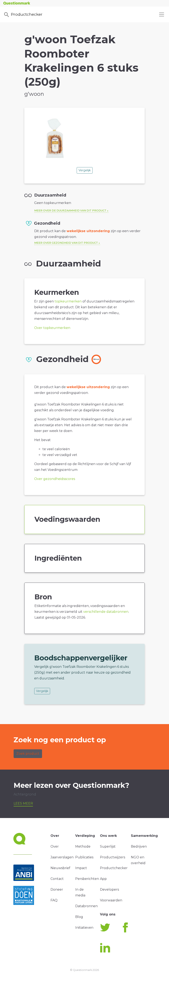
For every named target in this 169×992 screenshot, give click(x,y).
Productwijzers (112, 857)
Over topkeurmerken (52, 328)
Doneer (56, 889)
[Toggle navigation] (161, 14)
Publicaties (84, 857)
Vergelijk (85, 170)
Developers (109, 889)
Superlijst (108, 846)
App (103, 879)
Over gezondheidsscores (54, 479)
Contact (57, 879)
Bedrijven (139, 846)
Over (54, 846)
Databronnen (86, 906)
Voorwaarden (111, 900)
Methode (82, 846)
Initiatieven (84, 928)
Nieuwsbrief (60, 868)
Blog (79, 917)
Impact (81, 868)
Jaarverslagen (62, 857)
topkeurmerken (68, 301)
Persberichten (87, 879)
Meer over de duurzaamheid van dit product (70, 210)
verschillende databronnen (105, 612)
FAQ (54, 900)
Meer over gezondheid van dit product (66, 242)
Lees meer (23, 803)
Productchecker (26, 14)
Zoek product (27, 754)
